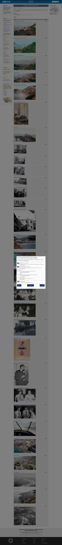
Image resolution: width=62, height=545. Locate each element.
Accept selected (30, 285)
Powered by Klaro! (42, 287)
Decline (19, 285)
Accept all (42, 285)
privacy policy (26, 260)
